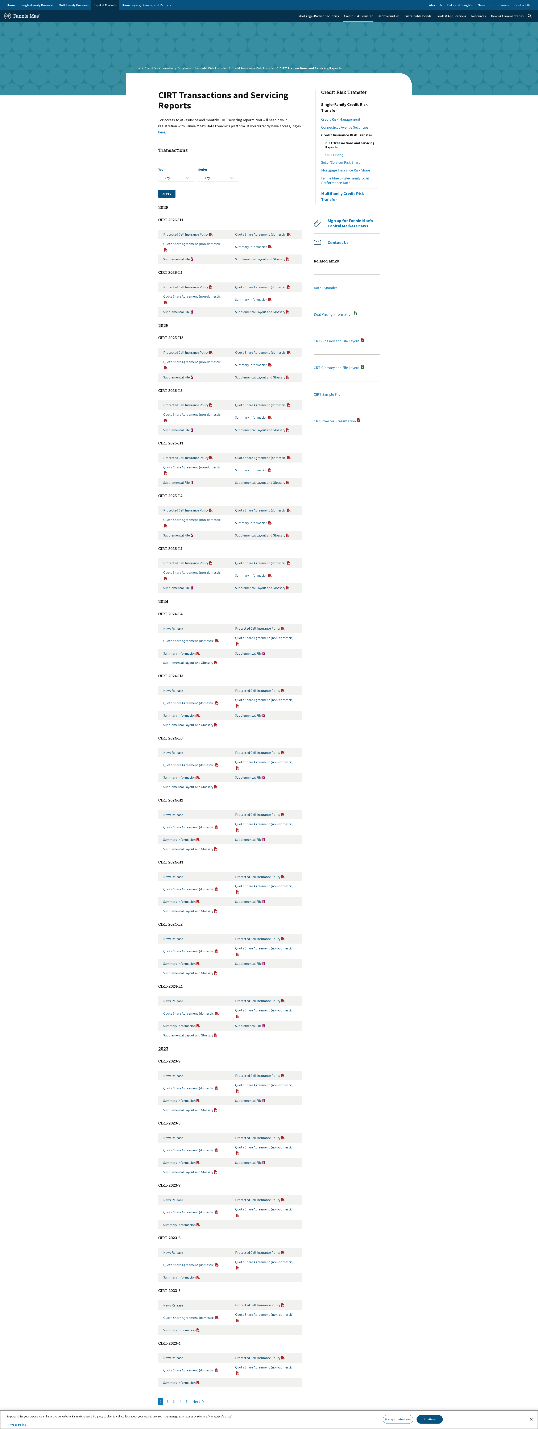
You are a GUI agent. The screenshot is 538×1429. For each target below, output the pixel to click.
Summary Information (251, 247)
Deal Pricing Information (333, 314)
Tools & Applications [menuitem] (451, 16)
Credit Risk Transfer (159, 68)
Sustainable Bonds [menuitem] (418, 16)
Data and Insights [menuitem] (460, 5)
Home (11, 5)
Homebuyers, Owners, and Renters (146, 5)
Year (161, 169)
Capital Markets (105, 5)
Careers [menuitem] (503, 5)
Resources (478, 16)
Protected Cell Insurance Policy (185, 234)
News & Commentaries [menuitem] (507, 16)
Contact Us (338, 242)
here (161, 132)
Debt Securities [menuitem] (389, 16)
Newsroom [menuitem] (485, 5)
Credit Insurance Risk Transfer (253, 68)
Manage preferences (398, 1419)
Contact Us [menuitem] (522, 5)
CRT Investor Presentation (335, 421)
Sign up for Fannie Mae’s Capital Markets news (350, 223)
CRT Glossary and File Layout (337, 341)
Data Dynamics (325, 287)
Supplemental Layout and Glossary (260, 259)
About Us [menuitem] (435, 5)
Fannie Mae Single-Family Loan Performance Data (345, 180)
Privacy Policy (17, 1424)
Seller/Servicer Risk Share (340, 162)
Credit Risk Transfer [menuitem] (358, 16)
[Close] (531, 1419)
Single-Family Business (37, 5)
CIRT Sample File (327, 394)
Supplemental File (176, 259)
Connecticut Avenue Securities (344, 127)
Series (203, 169)
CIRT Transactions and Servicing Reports (349, 145)
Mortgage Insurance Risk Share (345, 170)
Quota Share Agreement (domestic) (260, 234)
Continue (429, 1419)
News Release (173, 628)
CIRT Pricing (334, 155)
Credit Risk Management (340, 119)
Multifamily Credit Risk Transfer (342, 196)
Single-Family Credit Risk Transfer (202, 68)
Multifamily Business (74, 5)
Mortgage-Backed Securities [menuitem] (318, 16)
